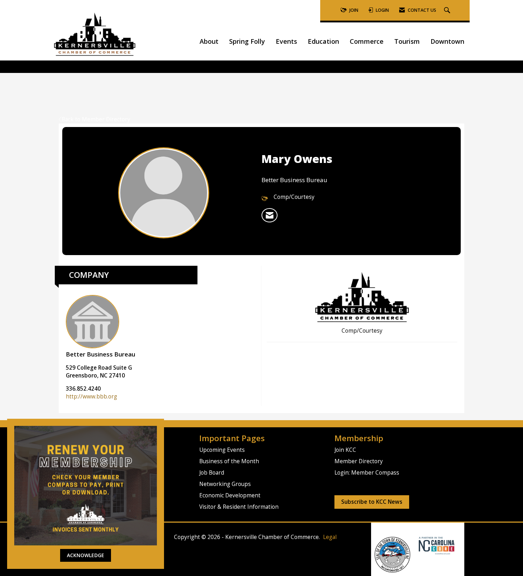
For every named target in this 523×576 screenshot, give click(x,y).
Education (323, 41)
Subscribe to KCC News (371, 502)
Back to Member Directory (96, 119)
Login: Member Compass (366, 472)
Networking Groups (225, 484)
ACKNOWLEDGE (85, 555)
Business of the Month (229, 461)
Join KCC (345, 450)
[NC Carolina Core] (435, 545)
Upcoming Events (222, 450)
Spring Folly (247, 41)
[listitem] (270, 215)
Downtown (447, 41)
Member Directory (358, 461)
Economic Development (229, 495)
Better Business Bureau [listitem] (100, 354)
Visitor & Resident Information (239, 507)
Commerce (367, 41)
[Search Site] (448, 10)
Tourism (407, 41)
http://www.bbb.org (91, 396)
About (209, 41)
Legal (330, 537)
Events (286, 41)
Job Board (211, 472)
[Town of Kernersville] (416, 545)
